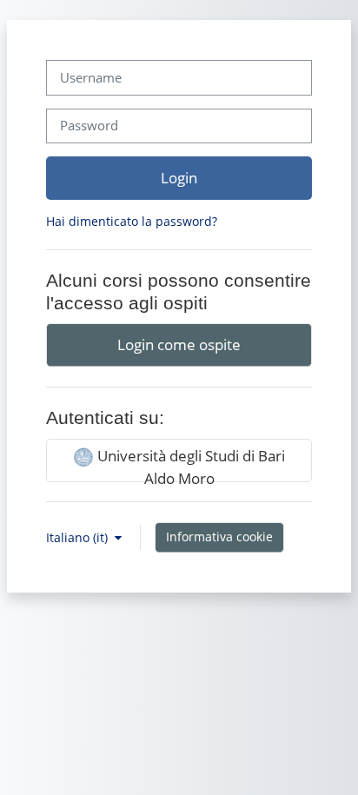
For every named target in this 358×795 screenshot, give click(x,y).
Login (179, 177)
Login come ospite (179, 344)
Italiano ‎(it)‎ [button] (78, 537)
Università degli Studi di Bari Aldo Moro (189, 463)
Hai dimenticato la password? (131, 221)
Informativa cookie (219, 536)
